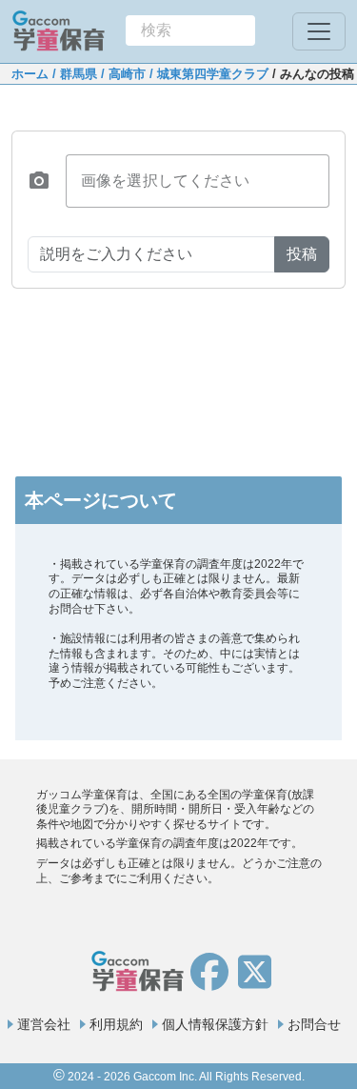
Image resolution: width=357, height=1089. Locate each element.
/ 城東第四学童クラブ (207, 74)
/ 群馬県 (73, 74)
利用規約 (116, 1024)
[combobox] (190, 30)
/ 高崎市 (121, 74)
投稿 (302, 254)
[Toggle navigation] (319, 31)
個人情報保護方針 (215, 1024)
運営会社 (43, 1024)
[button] (39, 181)
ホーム (30, 74)
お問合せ (314, 1024)
